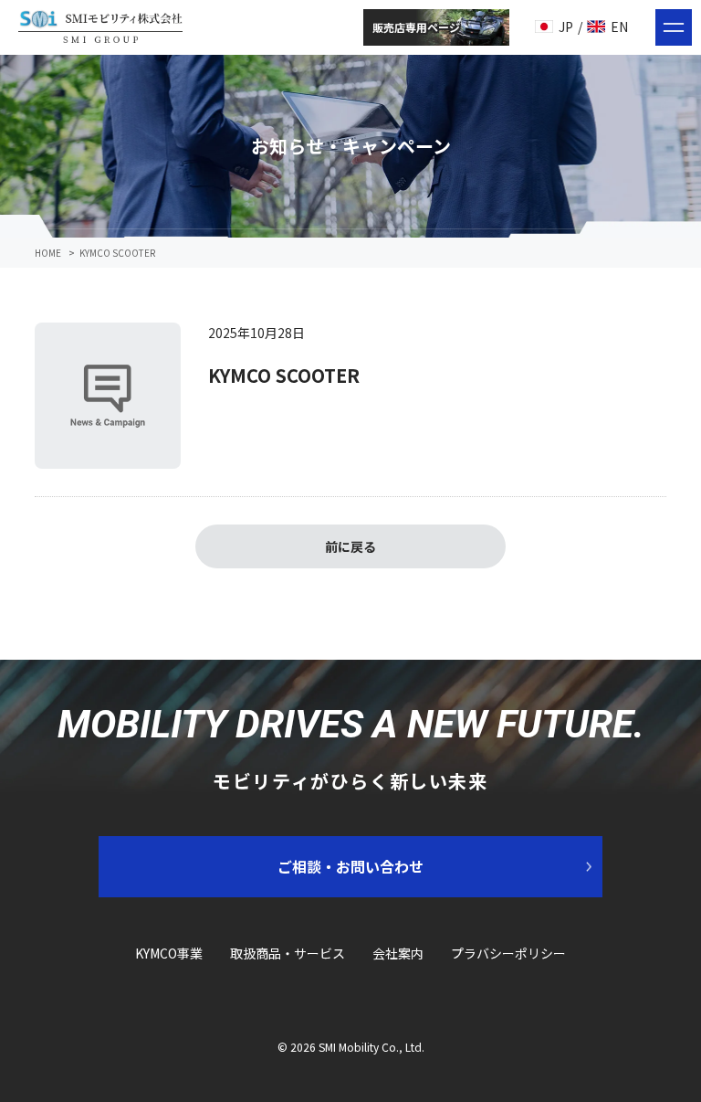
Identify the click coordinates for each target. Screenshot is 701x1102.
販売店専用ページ (416, 27)
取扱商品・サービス (287, 953)
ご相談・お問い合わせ (350, 866)
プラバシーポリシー (508, 953)
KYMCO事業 (169, 953)
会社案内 (398, 953)
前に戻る (350, 546)
